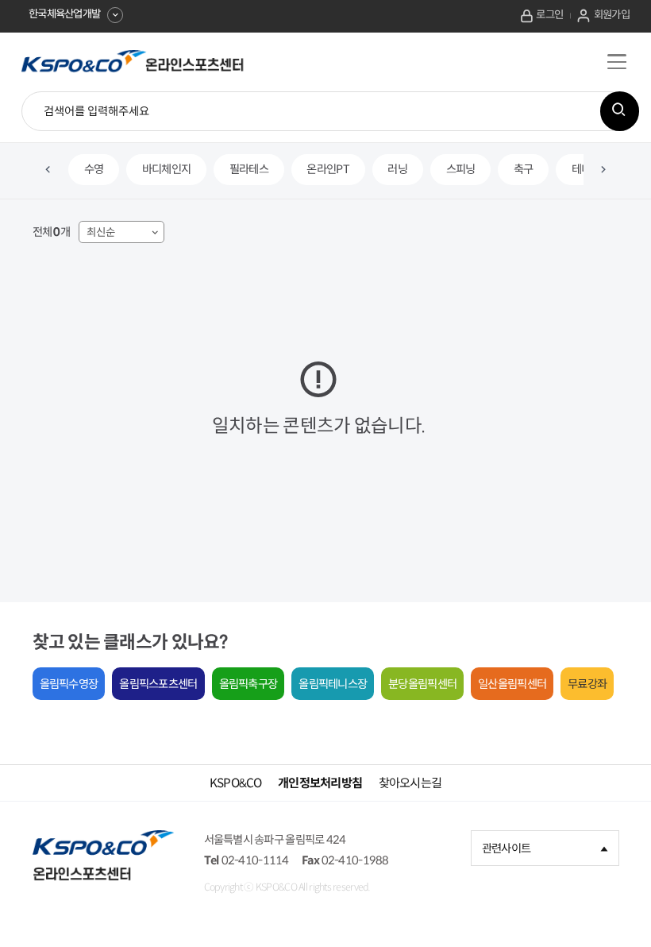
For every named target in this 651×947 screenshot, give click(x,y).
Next (603, 170)
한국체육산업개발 (64, 14)
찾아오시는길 (410, 782)
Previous (48, 170)
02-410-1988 (355, 860)
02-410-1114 (255, 860)
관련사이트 (506, 848)
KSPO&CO (236, 782)
